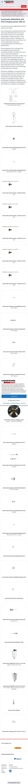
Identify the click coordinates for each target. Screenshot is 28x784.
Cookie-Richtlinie (6, 403)
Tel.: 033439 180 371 (13, 766)
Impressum (22, 403)
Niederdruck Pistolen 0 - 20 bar (14, 12)
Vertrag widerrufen (14, 782)
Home (2, 11)
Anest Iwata (13, 13)
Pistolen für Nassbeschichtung (11, 11)
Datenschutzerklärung (15, 403)
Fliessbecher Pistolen (5, 13)
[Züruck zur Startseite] (9, 2)
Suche (24, 6)
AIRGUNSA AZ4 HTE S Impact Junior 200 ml (14, 14)
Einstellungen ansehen (14, 400)
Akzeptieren (14, 396)
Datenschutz (4, 768)
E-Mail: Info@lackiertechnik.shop (16, 768)
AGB (2, 769)
